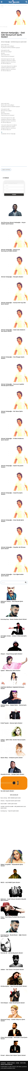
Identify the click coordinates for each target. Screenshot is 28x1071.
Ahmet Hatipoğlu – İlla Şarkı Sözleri (12, 277)
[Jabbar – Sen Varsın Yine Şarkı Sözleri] (14, 961)
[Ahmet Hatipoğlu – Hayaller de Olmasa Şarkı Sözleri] (14, 535)
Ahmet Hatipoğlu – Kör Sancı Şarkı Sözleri (12, 412)
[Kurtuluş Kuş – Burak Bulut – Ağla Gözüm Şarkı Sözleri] (14, 927)
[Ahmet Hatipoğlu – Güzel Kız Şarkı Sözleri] (14, 481)
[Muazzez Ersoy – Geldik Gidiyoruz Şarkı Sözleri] (14, 1011)
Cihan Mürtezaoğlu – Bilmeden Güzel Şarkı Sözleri (14, 1038)
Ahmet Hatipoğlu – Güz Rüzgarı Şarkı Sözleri (12, 357)
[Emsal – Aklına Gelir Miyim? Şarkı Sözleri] (14, 1047)
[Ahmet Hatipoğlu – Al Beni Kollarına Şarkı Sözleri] (14, 426)
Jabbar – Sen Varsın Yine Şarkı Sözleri (12, 969)
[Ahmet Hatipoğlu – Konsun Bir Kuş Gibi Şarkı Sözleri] (14, 290)
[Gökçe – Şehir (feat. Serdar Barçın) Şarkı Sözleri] (14, 731)
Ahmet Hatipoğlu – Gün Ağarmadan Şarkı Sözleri (12, 575)
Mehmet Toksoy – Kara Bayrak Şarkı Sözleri (12, 602)
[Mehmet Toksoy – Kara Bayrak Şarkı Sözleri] (14, 593)
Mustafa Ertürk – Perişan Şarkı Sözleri (12, 774)
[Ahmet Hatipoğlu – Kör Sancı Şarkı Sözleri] (14, 399)
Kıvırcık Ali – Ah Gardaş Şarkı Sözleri (12, 953)
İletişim (17, 1063)
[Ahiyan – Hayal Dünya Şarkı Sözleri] (14, 646)
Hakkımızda (3, 1063)
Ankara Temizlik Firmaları (6, 1064)
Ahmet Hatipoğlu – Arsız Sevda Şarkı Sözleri (12, 520)
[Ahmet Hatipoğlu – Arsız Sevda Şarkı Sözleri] (14, 508)
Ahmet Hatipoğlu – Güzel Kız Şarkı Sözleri (11, 493)
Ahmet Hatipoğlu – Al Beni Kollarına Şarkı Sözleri (12, 439)
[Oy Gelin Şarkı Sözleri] (14, 783)
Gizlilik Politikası (11, 1063)
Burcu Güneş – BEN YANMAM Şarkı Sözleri (11, 798)
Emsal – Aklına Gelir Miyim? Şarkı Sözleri (13, 1055)
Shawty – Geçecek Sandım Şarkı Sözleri (10, 800)
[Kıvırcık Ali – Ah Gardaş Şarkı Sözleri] (14, 945)
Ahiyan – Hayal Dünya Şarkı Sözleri (11, 654)
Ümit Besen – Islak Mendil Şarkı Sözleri (13, 1003)
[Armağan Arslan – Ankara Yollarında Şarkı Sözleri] (14, 628)
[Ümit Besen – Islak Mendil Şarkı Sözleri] (14, 995)
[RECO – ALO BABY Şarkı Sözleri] (14, 874)
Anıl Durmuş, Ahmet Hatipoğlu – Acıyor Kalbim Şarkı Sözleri (13, 223)
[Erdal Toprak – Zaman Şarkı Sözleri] (14, 715)
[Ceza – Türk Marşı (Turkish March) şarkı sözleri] (14, 909)
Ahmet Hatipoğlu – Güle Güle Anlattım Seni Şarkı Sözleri (13, 330)
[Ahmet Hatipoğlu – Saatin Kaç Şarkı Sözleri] (14, 453)
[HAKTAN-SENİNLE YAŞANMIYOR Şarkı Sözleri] (14, 679)
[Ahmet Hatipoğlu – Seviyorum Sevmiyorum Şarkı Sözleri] (14, 237)
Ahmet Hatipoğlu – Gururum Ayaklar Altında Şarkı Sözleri (12, 384)
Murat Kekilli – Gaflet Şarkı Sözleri (9, 803)
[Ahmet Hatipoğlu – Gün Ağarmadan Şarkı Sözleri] (14, 562)
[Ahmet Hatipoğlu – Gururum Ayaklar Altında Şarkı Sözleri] (14, 372)
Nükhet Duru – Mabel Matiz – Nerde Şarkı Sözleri (13, 705)
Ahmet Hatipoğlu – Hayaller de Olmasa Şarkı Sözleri (13, 547)
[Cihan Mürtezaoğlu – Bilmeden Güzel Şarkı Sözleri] (14, 1029)
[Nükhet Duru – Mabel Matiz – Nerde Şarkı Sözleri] (14, 697)
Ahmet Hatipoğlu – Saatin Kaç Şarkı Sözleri (12, 466)
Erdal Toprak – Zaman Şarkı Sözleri (11, 723)
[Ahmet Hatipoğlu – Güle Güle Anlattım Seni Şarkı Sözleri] (14, 317)
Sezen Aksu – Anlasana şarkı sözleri (12, 757)
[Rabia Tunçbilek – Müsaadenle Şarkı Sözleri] (14, 856)
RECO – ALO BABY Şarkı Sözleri (10, 882)
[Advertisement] (14, 87)
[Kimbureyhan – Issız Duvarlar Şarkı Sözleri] (14, 978)
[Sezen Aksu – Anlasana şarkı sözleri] (14, 749)
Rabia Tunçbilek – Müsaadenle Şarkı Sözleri (12, 865)
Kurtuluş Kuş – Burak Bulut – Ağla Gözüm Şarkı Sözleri (14, 935)
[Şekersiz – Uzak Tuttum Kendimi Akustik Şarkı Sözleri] (14, 891)
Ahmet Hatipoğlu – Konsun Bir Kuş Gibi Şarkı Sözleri (13, 303)
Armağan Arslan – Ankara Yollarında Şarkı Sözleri (14, 636)
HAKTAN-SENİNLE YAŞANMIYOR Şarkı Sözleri (12, 687)
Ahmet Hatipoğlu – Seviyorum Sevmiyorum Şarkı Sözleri (10, 250)
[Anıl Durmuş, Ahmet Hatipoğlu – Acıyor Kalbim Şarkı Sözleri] (14, 211)
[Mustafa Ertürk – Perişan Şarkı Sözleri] (14, 766)
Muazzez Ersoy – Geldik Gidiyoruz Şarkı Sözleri (13, 1020)
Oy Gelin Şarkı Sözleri (7, 791)
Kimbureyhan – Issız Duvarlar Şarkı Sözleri (14, 986)
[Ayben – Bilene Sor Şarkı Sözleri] (14, 662)
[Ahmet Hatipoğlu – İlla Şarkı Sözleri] (14, 264)
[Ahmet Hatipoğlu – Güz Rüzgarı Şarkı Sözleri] (14, 345)
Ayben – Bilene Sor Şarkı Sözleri (10, 670)
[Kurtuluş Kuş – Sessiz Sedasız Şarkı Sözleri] (14, 611)
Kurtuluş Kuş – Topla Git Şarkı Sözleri (10, 811)
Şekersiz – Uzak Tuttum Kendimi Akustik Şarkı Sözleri (13, 899)
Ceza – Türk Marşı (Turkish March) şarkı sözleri (13, 917)
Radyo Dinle (23, 1063)
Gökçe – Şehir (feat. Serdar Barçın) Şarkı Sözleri (13, 740)
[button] (1, 1)
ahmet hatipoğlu (6, 169)
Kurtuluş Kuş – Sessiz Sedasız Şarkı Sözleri (14, 619)
